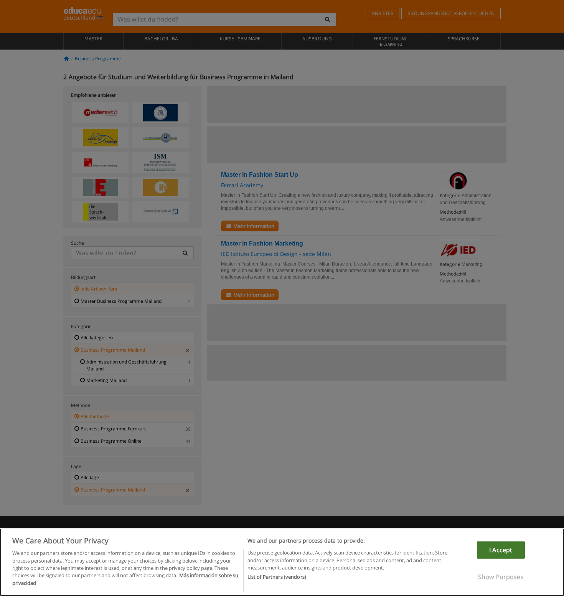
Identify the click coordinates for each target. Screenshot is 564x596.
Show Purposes (501, 577)
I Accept (500, 550)
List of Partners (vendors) (276, 577)
